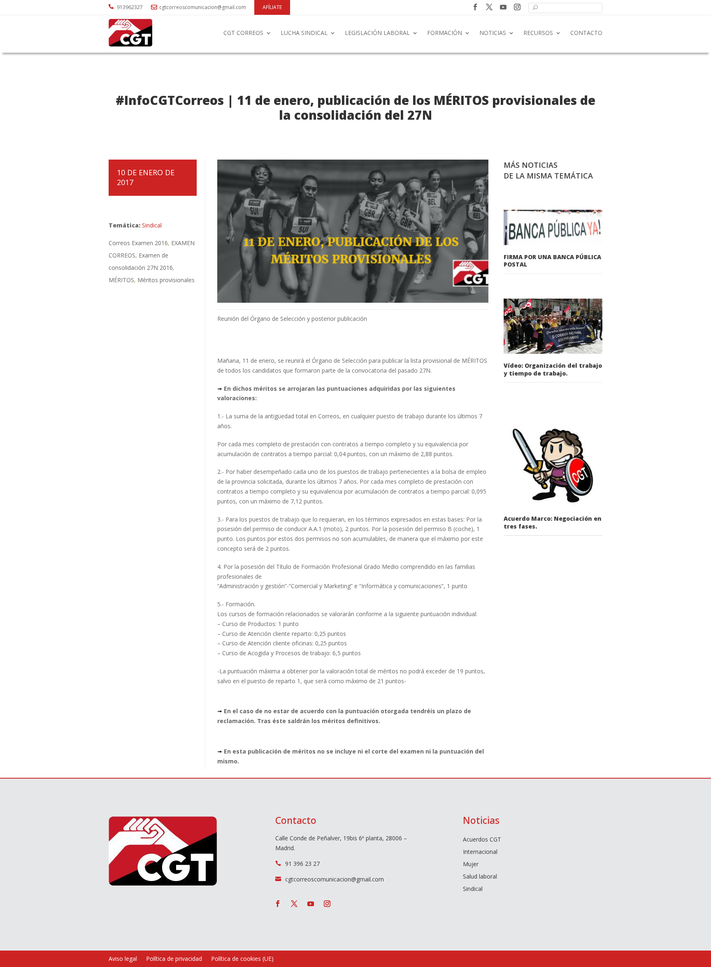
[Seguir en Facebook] (475, 7)
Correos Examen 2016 (138, 243)
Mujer (471, 864)
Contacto (586, 33)
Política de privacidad (174, 959)
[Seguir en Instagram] (517, 7)
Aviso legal (123, 959)
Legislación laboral (377, 33)
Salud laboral (480, 877)
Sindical (152, 225)
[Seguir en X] (489, 7)
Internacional (480, 852)
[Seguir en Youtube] (503, 7)
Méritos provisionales (166, 280)
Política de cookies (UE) (242, 959)
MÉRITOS (121, 280)
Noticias (492, 33)
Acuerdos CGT (482, 840)
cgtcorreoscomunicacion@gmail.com (202, 7)
